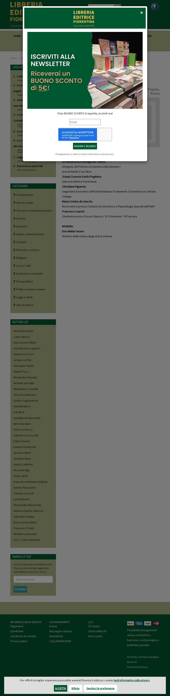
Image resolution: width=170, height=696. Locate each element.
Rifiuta (75, 688)
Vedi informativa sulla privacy (132, 680)
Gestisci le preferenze (100, 688)
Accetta (60, 688)
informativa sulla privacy (100, 154)
